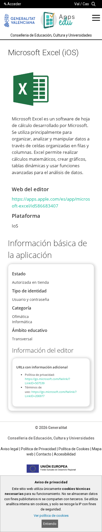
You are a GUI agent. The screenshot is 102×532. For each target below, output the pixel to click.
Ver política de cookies (51, 516)
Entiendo (49, 524)
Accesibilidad (65, 454)
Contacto (43, 454)
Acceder (14, 4)
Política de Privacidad (38, 449)
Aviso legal (9, 449)
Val (77, 4)
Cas (86, 4)
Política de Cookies (74, 449)
